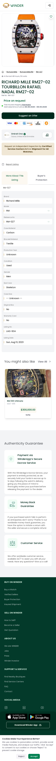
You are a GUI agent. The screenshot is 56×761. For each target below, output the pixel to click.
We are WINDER (11, 646)
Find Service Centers (14, 681)
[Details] (39, 717)
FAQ (6, 686)
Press (6, 655)
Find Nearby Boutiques (14, 676)
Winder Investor (11, 660)
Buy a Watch (10, 589)
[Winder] (13, 5)
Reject (21, 756)
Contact (8, 691)
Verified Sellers (11, 594)
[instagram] (12, 707)
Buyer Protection (12, 599)
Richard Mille (12, 72)
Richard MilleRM (26, 72)
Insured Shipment (12, 604)
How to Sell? (10, 620)
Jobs (6, 651)
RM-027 (39, 72)
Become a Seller (12, 625)
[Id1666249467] (16, 717)
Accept (34, 756)
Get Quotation (11, 630)
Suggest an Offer (28, 115)
